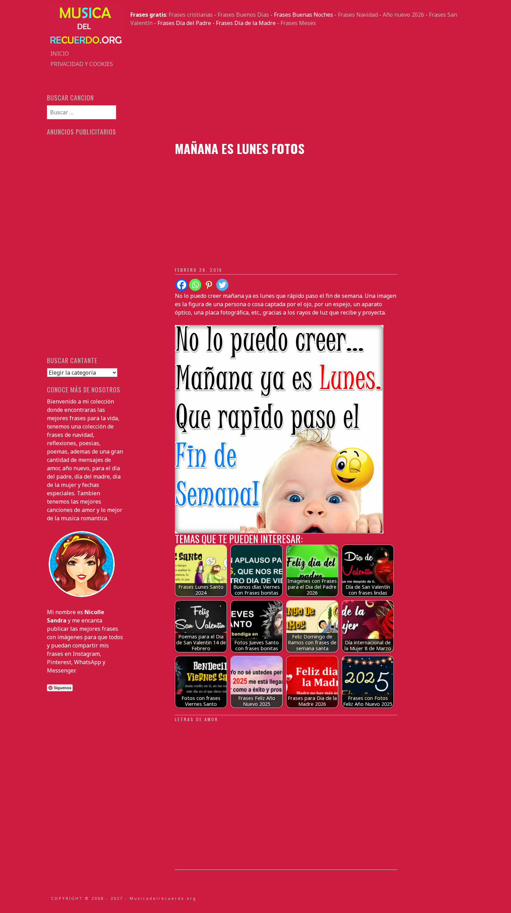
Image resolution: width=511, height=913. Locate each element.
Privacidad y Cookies (81, 64)
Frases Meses (298, 23)
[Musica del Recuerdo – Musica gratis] (85, 44)
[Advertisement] (297, 84)
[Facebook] (182, 285)
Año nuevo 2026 (403, 14)
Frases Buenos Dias (243, 14)
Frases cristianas (191, 14)
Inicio (59, 53)
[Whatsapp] (195, 285)
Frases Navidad (358, 14)
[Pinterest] (209, 285)
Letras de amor (196, 719)
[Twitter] (222, 285)
